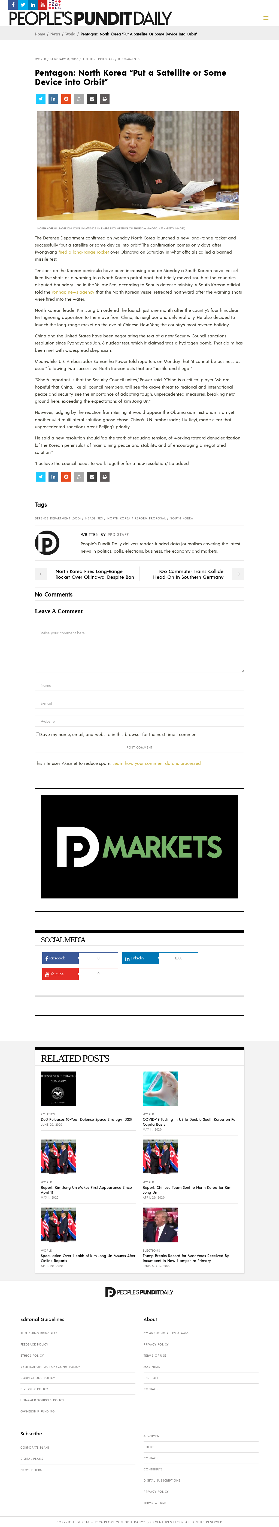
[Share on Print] (105, 99)
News (55, 33)
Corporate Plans (35, 1447)
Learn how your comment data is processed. (157, 763)
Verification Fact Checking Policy (50, 1367)
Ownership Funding (37, 1411)
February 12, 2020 (157, 1266)
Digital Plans (31, 1459)
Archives (151, 1436)
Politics (48, 1114)
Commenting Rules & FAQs (166, 1333)
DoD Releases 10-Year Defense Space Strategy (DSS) (86, 1119)
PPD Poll (151, 1378)
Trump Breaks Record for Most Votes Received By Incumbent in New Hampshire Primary (186, 1258)
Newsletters (31, 1470)
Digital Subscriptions (162, 1480)
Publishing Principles (39, 1333)
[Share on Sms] (79, 99)
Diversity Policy (34, 1389)
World (70, 33)
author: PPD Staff (98, 59)
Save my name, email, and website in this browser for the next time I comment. (119, 734)
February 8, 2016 (64, 59)
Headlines (94, 518)
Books (149, 1447)
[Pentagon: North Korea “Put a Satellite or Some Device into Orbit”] (51, 543)
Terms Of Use (155, 1355)
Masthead (152, 1367)
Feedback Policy (34, 1344)
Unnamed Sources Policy (42, 1400)
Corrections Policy (37, 1378)
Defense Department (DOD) (58, 518)
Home (40, 33)
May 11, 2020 (152, 1129)
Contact (151, 1389)
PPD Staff (118, 534)
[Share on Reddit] (66, 99)
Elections (151, 1250)
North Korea (119, 518)
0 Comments (129, 59)
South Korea (181, 518)
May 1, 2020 (50, 1197)
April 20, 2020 (52, 1266)
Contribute (153, 1469)
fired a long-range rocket (84, 252)
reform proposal (150, 518)
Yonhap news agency (72, 292)
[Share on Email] (92, 99)
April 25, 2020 (154, 1197)
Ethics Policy (32, 1355)
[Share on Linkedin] (53, 99)
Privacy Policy (156, 1344)
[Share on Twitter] (41, 99)
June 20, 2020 (51, 1124)
